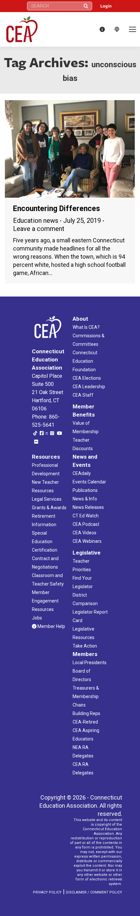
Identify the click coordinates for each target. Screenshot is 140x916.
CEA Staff (83, 395)
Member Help (50, 626)
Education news (35, 220)
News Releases (88, 507)
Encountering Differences (56, 208)
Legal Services (47, 499)
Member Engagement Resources (45, 601)
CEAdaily (82, 473)
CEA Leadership (89, 386)
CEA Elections (87, 378)
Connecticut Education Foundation (85, 361)
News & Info (85, 498)
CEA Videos (84, 532)
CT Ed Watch (86, 515)
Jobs (37, 617)
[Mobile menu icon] (132, 29)
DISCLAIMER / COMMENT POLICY (94, 892)
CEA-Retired (85, 722)
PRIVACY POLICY (47, 892)
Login (106, 6)
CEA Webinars (87, 541)
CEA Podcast (86, 524)
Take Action (85, 646)
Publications (85, 490)
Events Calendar (89, 481)
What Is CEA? (86, 327)
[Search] (86, 6)
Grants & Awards (49, 507)
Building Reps (86, 713)
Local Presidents (89, 662)
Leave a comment (38, 229)
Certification (44, 550)
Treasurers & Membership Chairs (86, 696)
